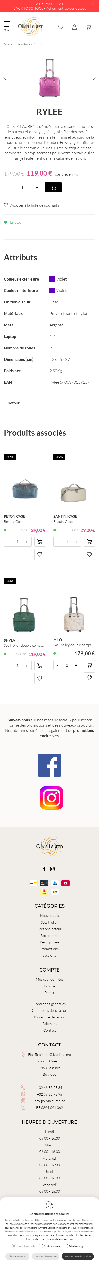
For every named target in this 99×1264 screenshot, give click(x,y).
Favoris (49, 986)
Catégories (50, 906)
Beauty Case (49, 942)
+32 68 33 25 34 (49, 1087)
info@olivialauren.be (49, 1101)
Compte (49, 970)
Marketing (76, 1246)
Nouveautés (49, 915)
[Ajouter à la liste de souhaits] (39, 554)
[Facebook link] (44, 869)
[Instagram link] (52, 869)
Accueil (8, 43)
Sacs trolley (25, 43)
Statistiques (52, 1246)
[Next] (94, 78)
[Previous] (4, 78)
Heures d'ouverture (49, 1122)
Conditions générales (49, 1004)
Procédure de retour (49, 1017)
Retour (13, 402)
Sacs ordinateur (50, 929)
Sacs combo (49, 935)
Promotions (50, 949)
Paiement (49, 1023)
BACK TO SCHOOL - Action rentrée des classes (49, 8)
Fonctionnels (26, 1246)
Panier (50, 992)
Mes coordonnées (49, 979)
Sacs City (49, 955)
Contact (49, 1030)
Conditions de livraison (49, 1010)
